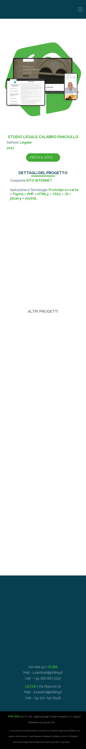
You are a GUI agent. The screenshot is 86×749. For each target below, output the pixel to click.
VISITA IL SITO (40, 157)
